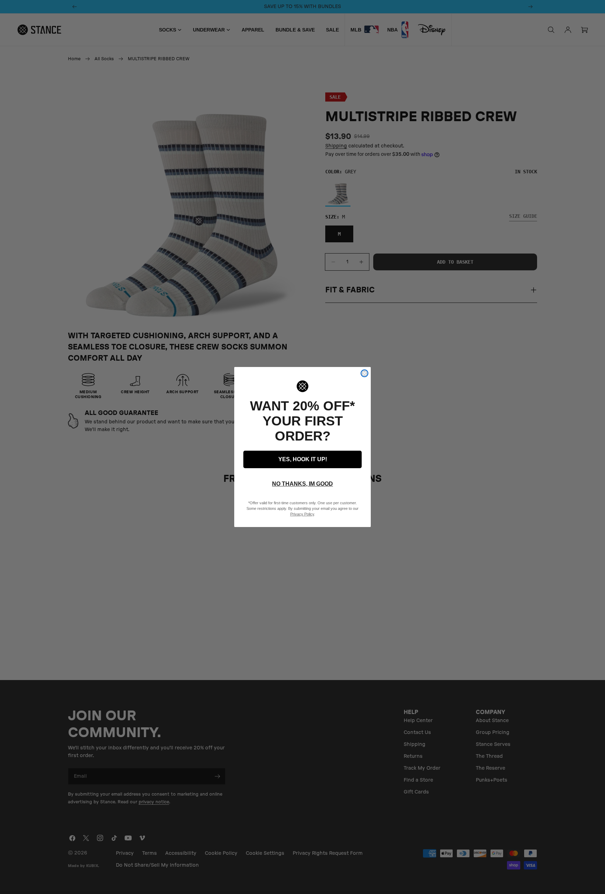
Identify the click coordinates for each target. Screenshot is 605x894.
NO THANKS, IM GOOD (302, 484)
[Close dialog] (364, 373)
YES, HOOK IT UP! (302, 459)
